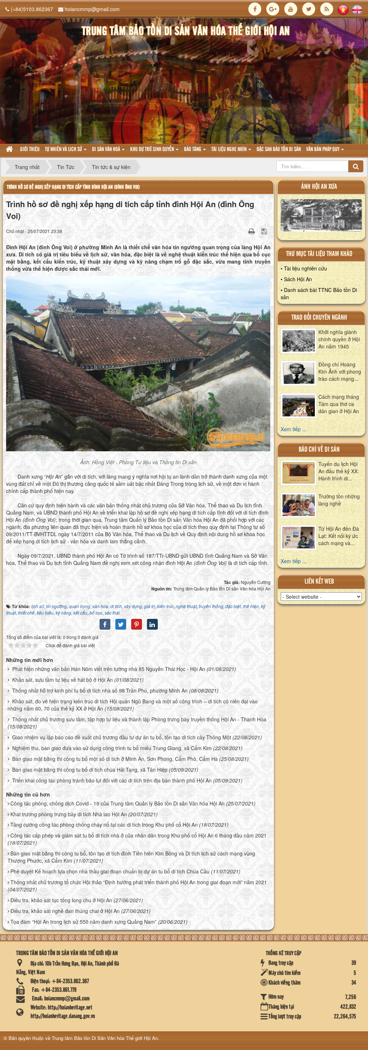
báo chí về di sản (319, 450)
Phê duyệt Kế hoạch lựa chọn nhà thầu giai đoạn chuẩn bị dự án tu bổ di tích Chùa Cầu (110, 871)
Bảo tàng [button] (193, 149)
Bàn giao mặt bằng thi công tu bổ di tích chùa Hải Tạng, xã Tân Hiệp (89, 769)
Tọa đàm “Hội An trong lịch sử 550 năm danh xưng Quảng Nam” (83, 921)
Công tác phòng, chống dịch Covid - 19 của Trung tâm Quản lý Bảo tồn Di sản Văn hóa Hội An (117, 803)
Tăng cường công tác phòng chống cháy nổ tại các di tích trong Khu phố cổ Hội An (104, 824)
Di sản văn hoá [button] (106, 149)
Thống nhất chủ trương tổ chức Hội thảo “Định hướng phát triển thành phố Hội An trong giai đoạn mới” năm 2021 (138, 882)
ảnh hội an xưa (319, 187)
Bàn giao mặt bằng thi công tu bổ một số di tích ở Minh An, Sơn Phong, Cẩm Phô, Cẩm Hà (115, 758)
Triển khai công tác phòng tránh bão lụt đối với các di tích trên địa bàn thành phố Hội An (112, 780)
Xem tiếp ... (294, 429)
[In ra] (252, 230)
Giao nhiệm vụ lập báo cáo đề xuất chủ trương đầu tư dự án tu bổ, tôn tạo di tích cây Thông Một (121, 737)
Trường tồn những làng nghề (339, 500)
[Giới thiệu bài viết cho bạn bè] (242, 230)
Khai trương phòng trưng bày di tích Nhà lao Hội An (68, 814)
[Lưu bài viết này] (265, 230)
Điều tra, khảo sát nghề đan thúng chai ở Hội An (65, 910)
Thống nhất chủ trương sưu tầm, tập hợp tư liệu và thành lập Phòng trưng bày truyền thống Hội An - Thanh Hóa (139, 719)
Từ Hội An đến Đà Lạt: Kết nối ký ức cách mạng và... (338, 536)
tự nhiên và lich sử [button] (64, 149)
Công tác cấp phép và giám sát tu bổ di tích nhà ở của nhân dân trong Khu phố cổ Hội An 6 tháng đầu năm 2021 (138, 835)
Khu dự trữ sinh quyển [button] (152, 149)
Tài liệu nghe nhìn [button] (229, 149)
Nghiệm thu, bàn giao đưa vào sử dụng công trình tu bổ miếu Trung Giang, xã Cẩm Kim (112, 748)
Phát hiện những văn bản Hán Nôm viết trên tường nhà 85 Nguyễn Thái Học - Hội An (108, 668)
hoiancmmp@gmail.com (92, 9)
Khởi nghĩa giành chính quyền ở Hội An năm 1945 (339, 339)
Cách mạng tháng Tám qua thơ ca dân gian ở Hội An (338, 404)
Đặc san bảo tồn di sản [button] (279, 149)
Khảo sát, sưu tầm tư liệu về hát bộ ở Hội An (62, 679)
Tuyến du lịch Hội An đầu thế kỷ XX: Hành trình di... (338, 471)
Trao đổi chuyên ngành (319, 318)
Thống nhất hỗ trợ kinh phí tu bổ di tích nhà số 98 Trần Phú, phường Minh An (100, 690)
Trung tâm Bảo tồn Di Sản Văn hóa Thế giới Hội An (105, 1038)
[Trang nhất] (10, 150)
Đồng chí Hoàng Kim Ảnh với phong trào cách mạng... (339, 371)
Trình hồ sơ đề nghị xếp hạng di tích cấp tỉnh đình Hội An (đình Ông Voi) (73, 187)
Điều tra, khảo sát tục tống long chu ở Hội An (61, 900)
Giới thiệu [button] (30, 149)
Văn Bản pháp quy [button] (323, 149)
